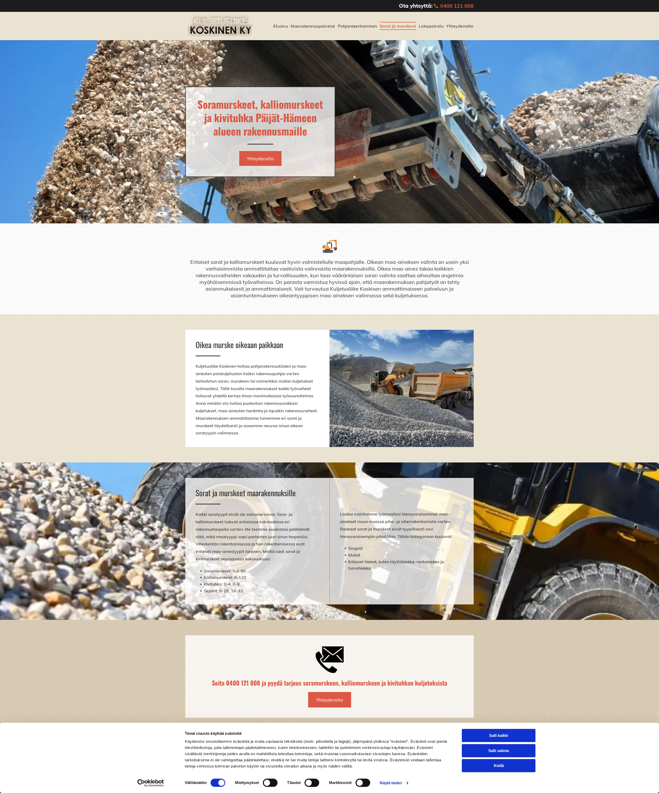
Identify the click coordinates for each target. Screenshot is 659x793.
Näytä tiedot (391, 783)
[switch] (270, 783)
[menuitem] (279, 26)
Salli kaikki (498, 735)
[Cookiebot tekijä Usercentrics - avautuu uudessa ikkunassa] (150, 783)
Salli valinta (498, 750)
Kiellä (499, 765)
